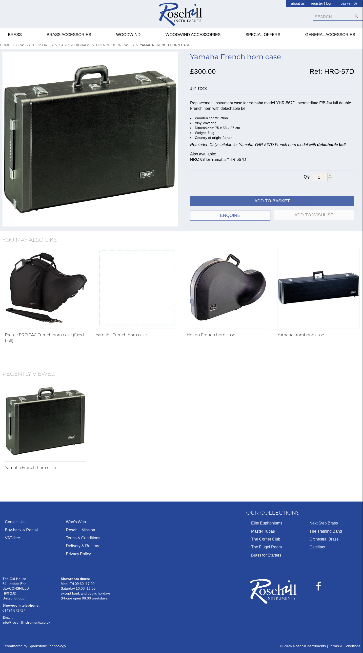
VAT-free (12, 538)
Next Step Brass (323, 523)
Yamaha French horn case (121, 335)
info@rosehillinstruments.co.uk (26, 622)
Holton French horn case (211, 335)
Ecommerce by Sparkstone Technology (34, 646)
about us (298, 3)
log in (330, 3)
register (317, 3)
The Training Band (325, 531)
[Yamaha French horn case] (137, 288)
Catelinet (317, 547)
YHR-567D (286, 103)
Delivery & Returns (82, 546)
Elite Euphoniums (266, 523)
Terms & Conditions (83, 538)
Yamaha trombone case (301, 335)
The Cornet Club (265, 539)
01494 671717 (13, 610)
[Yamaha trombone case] (319, 288)
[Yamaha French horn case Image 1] (90, 140)
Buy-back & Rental (21, 530)
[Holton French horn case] (228, 288)
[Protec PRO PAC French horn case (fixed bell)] (46, 288)
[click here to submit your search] (356, 16)
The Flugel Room (266, 547)
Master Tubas (263, 531)
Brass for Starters (266, 555)
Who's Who (76, 522)
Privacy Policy (78, 554)
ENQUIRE (230, 215)
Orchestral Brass (324, 539)
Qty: (307, 177)
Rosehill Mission (80, 530)
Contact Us (14, 522)
